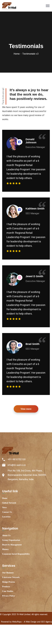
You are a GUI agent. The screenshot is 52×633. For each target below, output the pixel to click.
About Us (6, 535)
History (5, 549)
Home (17, 53)
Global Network (9, 503)
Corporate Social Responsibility (16, 554)
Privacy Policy (8, 596)
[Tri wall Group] (9, 5)
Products (6, 587)
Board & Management (12, 545)
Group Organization (11, 540)
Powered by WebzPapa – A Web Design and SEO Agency (26, 622)
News (4, 507)
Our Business (8, 573)
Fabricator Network (11, 577)
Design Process (8, 582)
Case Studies (7, 591)
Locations (6, 517)
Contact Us (7, 512)
